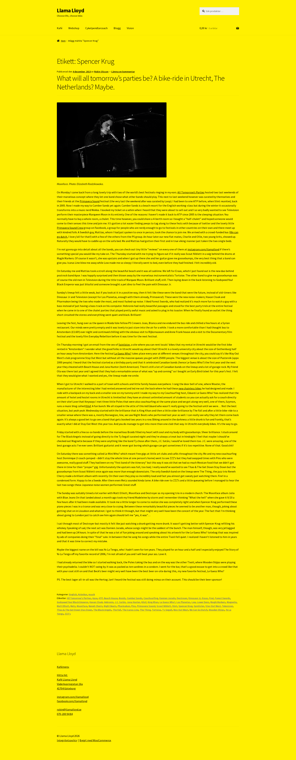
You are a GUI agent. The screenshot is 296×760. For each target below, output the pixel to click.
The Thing (145, 609)
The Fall (117, 609)
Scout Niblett (164, 606)
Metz (73, 606)
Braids (122, 598)
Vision (130, 28)
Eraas (205, 598)
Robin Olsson (101, 71)
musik (91, 594)
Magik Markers (218, 602)
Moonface (82, 606)
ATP (101, 598)
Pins (133, 606)
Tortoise (156, 609)
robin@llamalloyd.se (69, 709)
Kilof (88, 406)
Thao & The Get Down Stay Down (74, 609)
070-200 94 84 (65, 714)
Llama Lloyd (70, 10)
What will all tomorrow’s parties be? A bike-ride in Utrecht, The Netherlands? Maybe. (141, 82)
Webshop (73, 28)
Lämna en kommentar (123, 71)
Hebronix (109, 602)
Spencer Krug (185, 606)
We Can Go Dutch (198, 609)
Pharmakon (124, 606)
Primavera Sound (90, 201)
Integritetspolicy (67, 740)
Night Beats (110, 606)
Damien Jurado (167, 598)
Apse (94, 598)
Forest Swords (222, 598)
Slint (174, 606)
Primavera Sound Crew (70, 227)
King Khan (153, 602)
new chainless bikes (189, 388)
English (73, 594)
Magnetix (232, 602)
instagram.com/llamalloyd (203, 249)
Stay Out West (213, 606)
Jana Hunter (133, 602)
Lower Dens (203, 602)
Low (194, 602)
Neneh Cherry (96, 606)
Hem (63, 40)
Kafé (59, 28)
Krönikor (82, 594)
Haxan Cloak (96, 602)
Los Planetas (183, 602)
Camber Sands (134, 598)
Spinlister (124, 344)
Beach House (111, 598)
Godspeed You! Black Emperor (72, 602)
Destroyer (182, 598)
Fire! (211, 598)
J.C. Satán (120, 602)
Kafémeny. (63, 667)
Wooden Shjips (217, 609)
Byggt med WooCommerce (95, 740)
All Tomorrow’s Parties (190, 192)
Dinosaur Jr (194, 598)
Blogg (117, 28)
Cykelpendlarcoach (96, 28)
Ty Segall (167, 609)
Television (227, 606)
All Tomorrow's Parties (79, 598)
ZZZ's (68, 613)
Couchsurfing (151, 598)
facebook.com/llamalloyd (72, 701)
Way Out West (180, 609)
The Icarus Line (130, 609)
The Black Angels (102, 609)
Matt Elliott (63, 606)
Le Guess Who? (122, 353)
